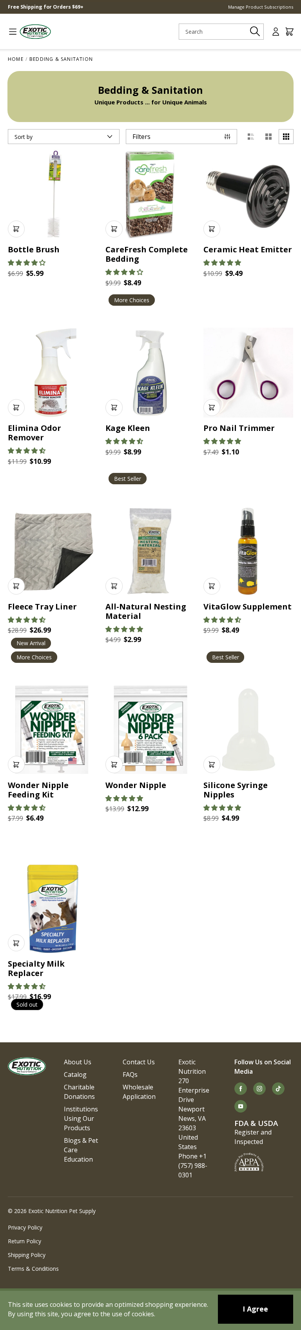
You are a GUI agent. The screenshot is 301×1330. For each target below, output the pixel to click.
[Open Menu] (9, 32)
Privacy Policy (25, 1227)
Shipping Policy (26, 1255)
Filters (141, 136)
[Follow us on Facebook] (240, 1088)
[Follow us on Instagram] (259, 1088)
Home (16, 59)
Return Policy (24, 1241)
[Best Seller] (150, 373)
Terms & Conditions (33, 1268)
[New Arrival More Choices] (53, 551)
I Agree (255, 1309)
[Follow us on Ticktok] (278, 1088)
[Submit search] (255, 31)
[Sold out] (53, 908)
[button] (26, 262)
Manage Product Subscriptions (260, 7)
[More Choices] (150, 194)
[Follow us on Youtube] (240, 1106)
